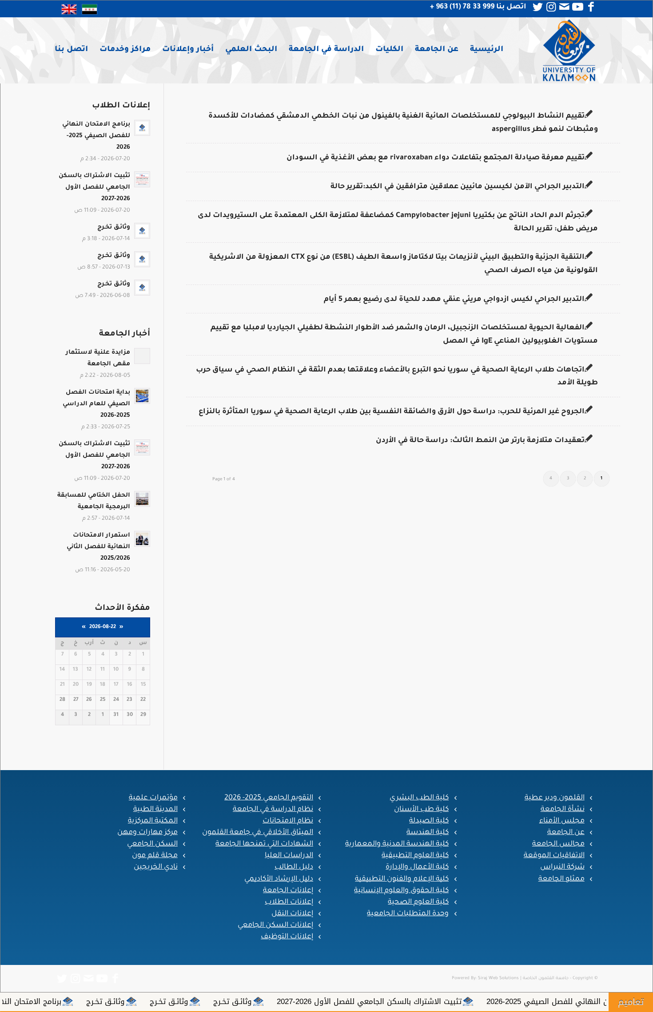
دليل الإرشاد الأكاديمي (278, 879)
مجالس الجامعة (558, 844)
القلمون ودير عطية (555, 798)
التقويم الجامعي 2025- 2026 (268, 798)
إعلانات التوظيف (287, 937)
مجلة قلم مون (155, 856)
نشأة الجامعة (563, 810)
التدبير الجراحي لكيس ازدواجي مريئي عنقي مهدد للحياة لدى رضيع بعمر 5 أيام (454, 300)
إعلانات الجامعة (288, 891)
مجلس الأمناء (562, 821)
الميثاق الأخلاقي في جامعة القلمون (257, 833)
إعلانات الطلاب (289, 902)
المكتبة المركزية (153, 821)
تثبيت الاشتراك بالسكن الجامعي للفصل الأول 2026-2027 (451, 1001)
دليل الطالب (294, 867)
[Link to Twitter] (538, 7)
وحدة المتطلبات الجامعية (408, 914)
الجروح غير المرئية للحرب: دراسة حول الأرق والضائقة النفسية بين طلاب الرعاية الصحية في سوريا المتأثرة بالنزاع (392, 412)
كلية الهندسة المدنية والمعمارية (397, 844)
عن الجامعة (566, 833)
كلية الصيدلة (429, 821)
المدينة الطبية (155, 810)
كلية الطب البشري (419, 798)
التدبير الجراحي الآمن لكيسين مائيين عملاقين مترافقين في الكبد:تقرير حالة (457, 187)
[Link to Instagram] (551, 7)
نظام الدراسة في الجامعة (273, 810)
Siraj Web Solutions (498, 978)
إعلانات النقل (292, 914)
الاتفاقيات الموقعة (554, 856)
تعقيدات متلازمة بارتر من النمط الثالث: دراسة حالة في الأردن (480, 441)
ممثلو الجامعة (561, 879)
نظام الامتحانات (288, 821)
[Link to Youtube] (578, 7)
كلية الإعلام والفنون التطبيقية (402, 879)
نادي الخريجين (156, 867)
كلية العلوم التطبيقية (415, 856)
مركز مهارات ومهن (147, 833)
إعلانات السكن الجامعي (275, 925)
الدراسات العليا (289, 856)
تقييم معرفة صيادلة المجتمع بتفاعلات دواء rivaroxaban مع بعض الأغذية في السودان (436, 158)
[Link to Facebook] (591, 7)
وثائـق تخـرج (315, 1001)
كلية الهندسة (427, 833)
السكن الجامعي (152, 844)
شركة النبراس (562, 867)
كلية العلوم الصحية (418, 902)
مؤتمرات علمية (153, 798)
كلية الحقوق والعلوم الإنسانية (401, 891)
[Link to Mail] (564, 7)
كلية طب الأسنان (421, 810)
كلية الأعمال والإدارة (417, 867)
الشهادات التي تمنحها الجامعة (264, 844)
